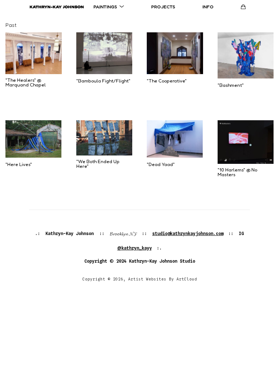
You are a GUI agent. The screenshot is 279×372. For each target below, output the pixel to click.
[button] (108, 6)
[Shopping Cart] (243, 6)
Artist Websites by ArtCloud (162, 279)
